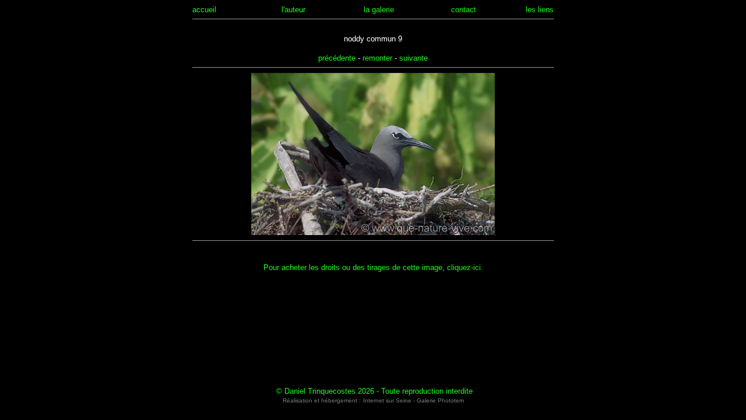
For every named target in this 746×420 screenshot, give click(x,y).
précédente (337, 58)
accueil (204, 9)
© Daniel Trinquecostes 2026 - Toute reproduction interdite (374, 391)
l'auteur (293, 9)
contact (463, 9)
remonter (377, 58)
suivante (413, 58)
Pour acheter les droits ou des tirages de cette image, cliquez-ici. (373, 267)
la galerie (379, 9)
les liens (540, 9)
